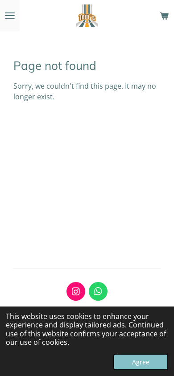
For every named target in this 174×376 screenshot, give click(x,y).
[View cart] (164, 15)
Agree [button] (140, 362)
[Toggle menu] (10, 15)
